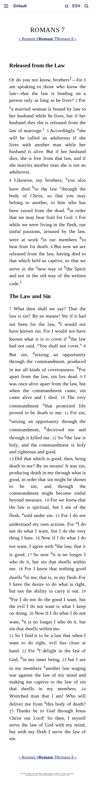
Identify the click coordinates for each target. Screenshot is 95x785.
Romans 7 (48, 38)
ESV (76, 6)
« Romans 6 (29, 38)
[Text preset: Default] (20, 6)
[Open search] (86, 6)
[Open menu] (6, 6)
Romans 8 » (67, 38)
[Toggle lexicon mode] (66, 6)
